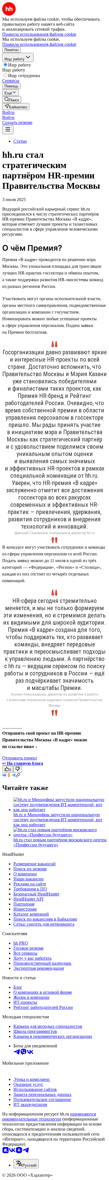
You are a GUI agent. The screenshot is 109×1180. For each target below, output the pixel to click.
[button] (8, 112)
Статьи (20, 141)
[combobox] (26, 1163)
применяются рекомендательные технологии (49, 1116)
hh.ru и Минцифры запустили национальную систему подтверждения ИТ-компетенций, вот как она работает (57, 819)
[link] (11, 99)
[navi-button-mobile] (7, 129)
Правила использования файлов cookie (39, 44)
